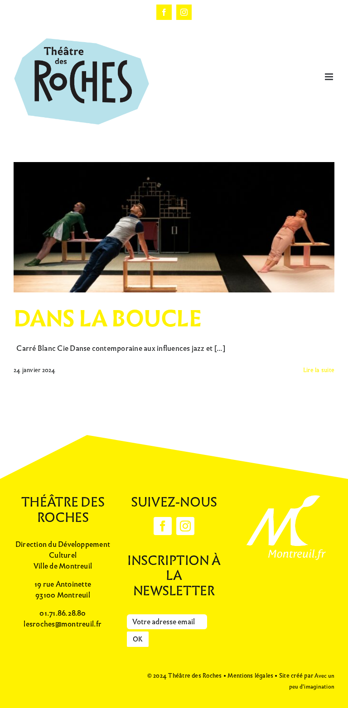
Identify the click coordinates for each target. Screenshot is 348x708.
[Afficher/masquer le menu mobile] (329, 76)
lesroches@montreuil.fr (63, 624)
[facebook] (163, 526)
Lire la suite (318, 370)
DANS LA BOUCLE (107, 318)
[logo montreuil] (285, 493)
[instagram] (185, 526)
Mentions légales (250, 675)
